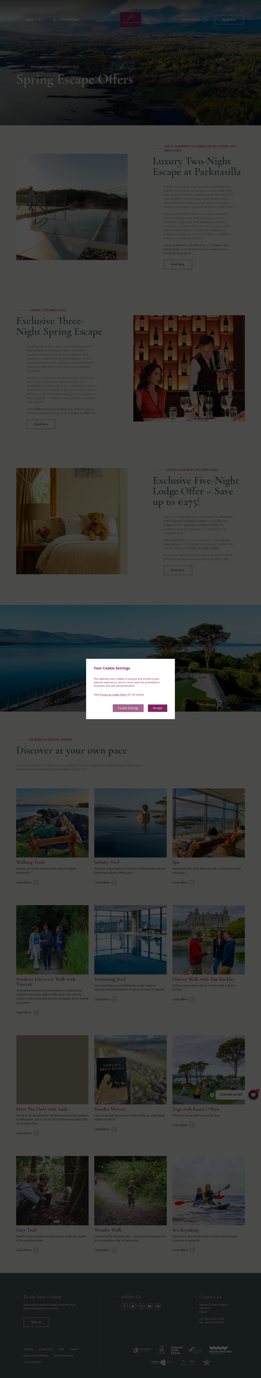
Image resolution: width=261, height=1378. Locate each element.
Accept (157, 708)
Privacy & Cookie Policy (113, 694)
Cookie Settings (128, 708)
